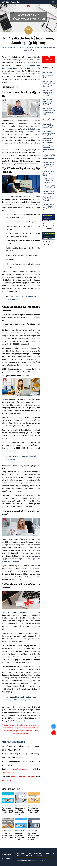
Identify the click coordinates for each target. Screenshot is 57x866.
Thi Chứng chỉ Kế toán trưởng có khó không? (7, 810)
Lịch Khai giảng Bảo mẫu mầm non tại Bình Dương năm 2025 (48, 83)
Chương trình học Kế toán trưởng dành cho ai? (20, 836)
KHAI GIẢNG (20, 855)
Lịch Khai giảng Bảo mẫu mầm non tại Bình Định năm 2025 (48, 74)
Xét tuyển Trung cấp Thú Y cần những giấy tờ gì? (48, 140)
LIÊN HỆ (39, 855)
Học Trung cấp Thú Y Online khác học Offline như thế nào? (48, 165)
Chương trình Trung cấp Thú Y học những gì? (47, 126)
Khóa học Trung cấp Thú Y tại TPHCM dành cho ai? (48, 148)
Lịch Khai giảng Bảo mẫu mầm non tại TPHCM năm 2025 (48, 111)
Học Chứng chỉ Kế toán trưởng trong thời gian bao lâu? (33, 836)
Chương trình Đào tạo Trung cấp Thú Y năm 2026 (48, 198)
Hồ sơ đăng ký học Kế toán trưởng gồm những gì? (20, 811)
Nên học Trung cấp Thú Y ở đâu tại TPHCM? (48, 173)
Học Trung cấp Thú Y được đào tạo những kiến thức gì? (48, 207)
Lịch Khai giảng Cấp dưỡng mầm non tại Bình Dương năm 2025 (48, 93)
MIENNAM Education (14, 741)
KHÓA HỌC (50, 853)
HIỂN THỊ (15, 87)
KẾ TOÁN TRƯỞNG (9, 48)
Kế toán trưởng (34, 129)
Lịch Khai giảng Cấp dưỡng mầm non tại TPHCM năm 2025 (47, 102)
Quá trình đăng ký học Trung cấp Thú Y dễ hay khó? (48, 133)
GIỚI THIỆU (20, 853)
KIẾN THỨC (30, 855)
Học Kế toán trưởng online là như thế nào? (7, 835)
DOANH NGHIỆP (35, 853)
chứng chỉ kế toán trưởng (31, 48)
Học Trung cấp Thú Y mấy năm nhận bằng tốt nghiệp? (48, 157)
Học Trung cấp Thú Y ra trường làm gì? (48, 192)
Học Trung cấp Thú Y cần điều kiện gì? (48, 187)
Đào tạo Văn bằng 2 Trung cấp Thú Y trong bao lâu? (48, 180)
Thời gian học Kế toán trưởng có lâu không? (33, 810)
